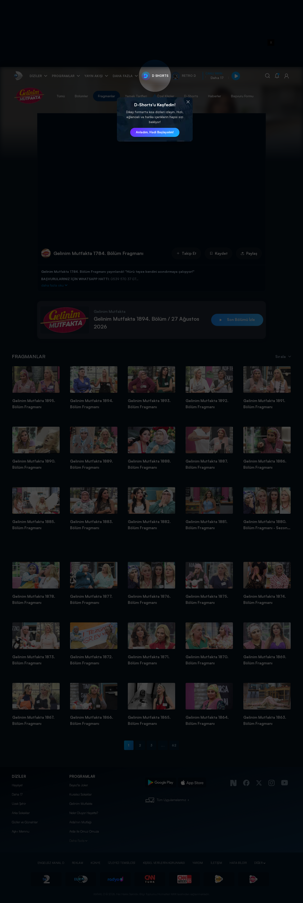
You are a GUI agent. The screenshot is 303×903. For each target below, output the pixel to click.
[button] (188, 102)
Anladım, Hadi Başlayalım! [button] (155, 132)
